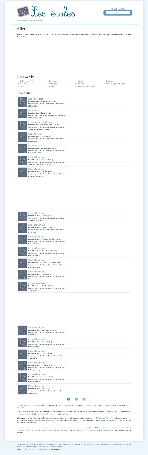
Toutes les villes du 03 (86, 86)
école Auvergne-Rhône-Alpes (104, 418)
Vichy (22, 86)
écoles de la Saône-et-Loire (103, 430)
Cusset (80, 81)
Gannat (23, 84)
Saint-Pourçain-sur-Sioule (115, 84)
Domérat (109, 81)
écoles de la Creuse (26, 430)
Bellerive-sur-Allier (27, 81)
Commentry (53, 81)
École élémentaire (36, 339)
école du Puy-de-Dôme (81, 430)
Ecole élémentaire (36, 157)
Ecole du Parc (34, 134)
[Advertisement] (74, 57)
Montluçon (53, 84)
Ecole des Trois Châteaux (40, 122)
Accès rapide (118, 9)
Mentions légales (55, 449)
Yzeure (51, 86)
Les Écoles (74, 11)
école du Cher (125, 428)
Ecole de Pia (34, 110)
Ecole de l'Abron (35, 99)
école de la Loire (44, 430)
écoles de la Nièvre (61, 430)
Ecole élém (33, 145)
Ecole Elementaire (36, 283)
